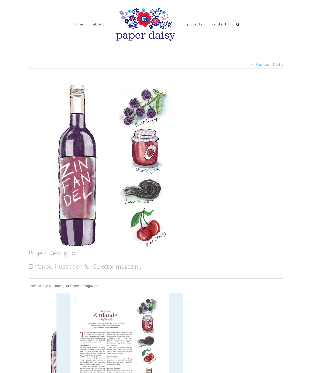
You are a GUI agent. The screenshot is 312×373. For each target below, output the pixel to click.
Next (276, 64)
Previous (262, 64)
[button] (224, 24)
